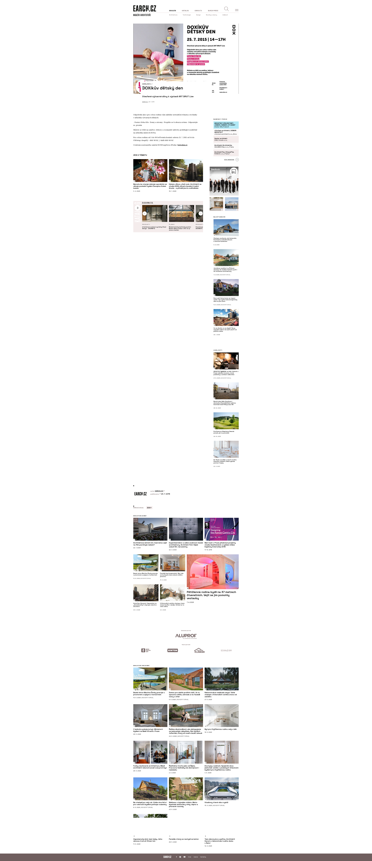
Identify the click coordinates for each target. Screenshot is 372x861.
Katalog (185, 11)
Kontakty (203, 857)
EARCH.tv (198, 11)
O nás (189, 857)
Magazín (172, 11)
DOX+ (149, 508)
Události (225, 15)
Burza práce (213, 11)
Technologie (187, 15)
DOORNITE (147, 203)
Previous (145, 213)
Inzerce (196, 857)
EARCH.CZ (145, 102)
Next (201, 213)
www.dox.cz (182, 145)
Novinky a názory (211, 15)
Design (198, 15)
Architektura (173, 15)
